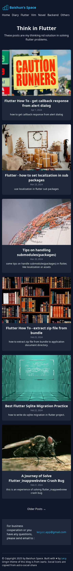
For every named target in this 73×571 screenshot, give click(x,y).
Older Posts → (36, 509)
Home (6, 15)
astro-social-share (26, 565)
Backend (53, 15)
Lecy (63, 558)
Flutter (25, 15)
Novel (41, 15)
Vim (33, 15)
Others (65, 15)
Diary (15, 15)
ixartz (43, 561)
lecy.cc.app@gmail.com (51, 532)
